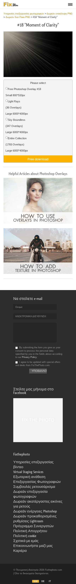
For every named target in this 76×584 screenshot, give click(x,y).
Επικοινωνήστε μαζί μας (33, 546)
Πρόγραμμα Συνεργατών (33, 526)
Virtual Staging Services (28, 472)
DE (43, 581)
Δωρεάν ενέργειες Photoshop (35, 511)
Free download (38, 159)
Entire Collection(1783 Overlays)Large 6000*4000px (16, 144)
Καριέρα (20, 551)
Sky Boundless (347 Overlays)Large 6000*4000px (16, 126)
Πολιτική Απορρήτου (30, 531)
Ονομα (18, 307)
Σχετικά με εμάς (26, 541)
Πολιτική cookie (24, 536)
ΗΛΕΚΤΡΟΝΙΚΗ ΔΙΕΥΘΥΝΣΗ (30, 316)
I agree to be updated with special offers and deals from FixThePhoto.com (37, 364)
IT (50, 581)
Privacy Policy (29, 357)
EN (35, 581)
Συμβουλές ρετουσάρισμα (34, 487)
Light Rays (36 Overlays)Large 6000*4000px (16, 107)
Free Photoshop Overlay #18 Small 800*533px (23, 92)
